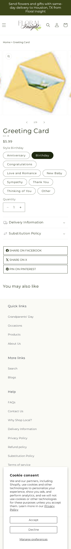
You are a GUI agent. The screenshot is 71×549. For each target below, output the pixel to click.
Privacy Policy (17, 438)
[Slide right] (44, 122)
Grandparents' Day (21, 316)
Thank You (41, 182)
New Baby (54, 173)
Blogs (12, 377)
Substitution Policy (21, 456)
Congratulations (19, 164)
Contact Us (15, 411)
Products (14, 334)
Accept (33, 520)
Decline (33, 529)
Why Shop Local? (20, 420)
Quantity (9, 199)
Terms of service (19, 465)
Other (46, 191)
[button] (48, 25)
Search (12, 368)
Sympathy (15, 182)
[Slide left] (26, 122)
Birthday (42, 155)
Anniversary (16, 155)
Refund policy (17, 447)
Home (6, 42)
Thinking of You (19, 191)
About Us (14, 343)
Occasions (15, 325)
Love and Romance (22, 173)
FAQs (11, 402)
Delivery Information (22, 429)
